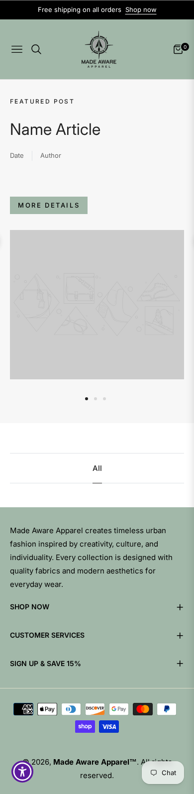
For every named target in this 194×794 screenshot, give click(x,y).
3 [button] (104, 398)
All (97, 468)
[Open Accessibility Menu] (22, 772)
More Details (49, 205)
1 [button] (86, 398)
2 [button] (95, 398)
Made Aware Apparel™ (95, 762)
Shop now (141, 9)
